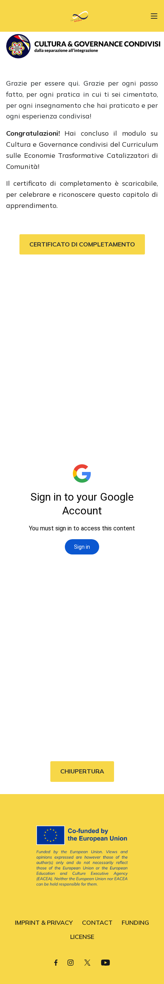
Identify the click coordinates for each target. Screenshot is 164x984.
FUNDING (135, 922)
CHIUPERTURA (82, 771)
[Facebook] (56, 962)
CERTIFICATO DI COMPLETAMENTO (82, 244)
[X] (87, 962)
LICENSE (82, 936)
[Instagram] (70, 962)
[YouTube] (105, 962)
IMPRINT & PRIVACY (44, 922)
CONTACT (97, 922)
